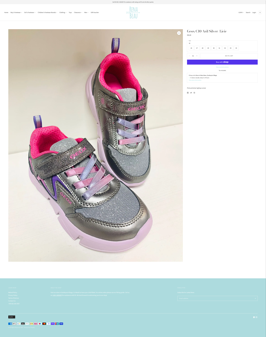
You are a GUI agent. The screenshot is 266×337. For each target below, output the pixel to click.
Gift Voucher (95, 12)
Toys (70, 12)
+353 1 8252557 (57, 295)
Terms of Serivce (13, 298)
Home (6, 12)
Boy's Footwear (16, 12)
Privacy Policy (12, 295)
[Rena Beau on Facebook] (254, 317)
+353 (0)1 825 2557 (14, 304)
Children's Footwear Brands (47, 12)
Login (254, 12)
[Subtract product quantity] (197, 55)
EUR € (240, 12)
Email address (183, 296)
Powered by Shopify (29, 327)
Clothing (62, 12)
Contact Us (11, 301)
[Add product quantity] (189, 55)
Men (85, 12)
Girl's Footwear (29, 12)
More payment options (222, 67)
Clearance (77, 12)
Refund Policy (12, 292)
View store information (195, 80)
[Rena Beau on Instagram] (256, 317)
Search (248, 12)
